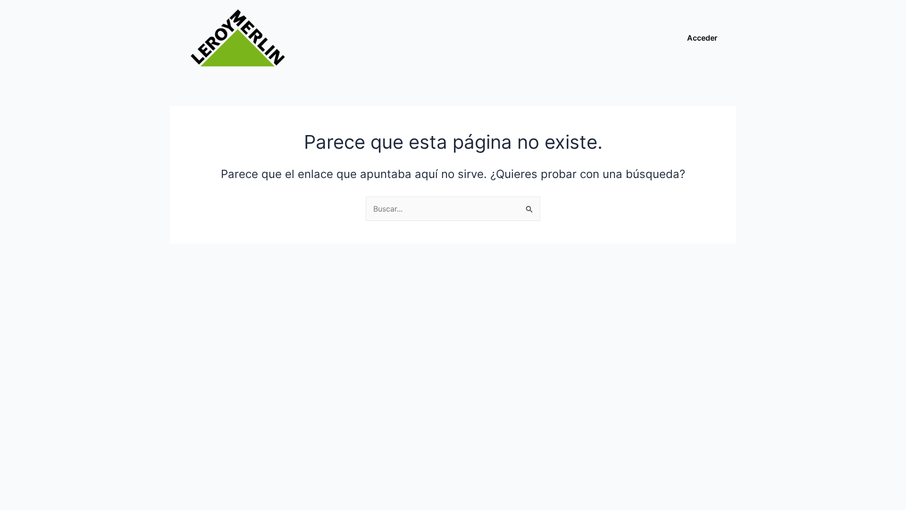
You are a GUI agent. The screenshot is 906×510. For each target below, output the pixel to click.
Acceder (702, 37)
